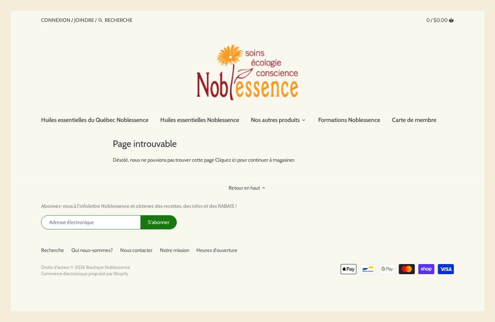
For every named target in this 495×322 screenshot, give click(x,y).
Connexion (56, 20)
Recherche (52, 250)
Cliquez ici (225, 160)
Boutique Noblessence (108, 267)
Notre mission (174, 250)
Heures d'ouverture (216, 250)
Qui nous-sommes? (92, 250)
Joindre (84, 20)
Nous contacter (136, 250)
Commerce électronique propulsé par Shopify (84, 273)
